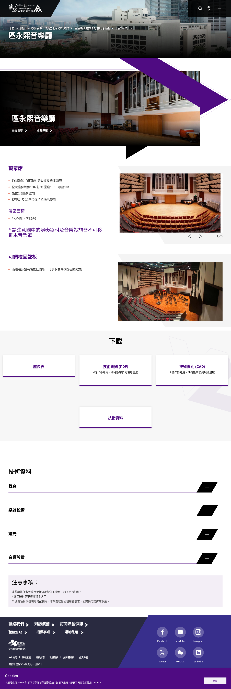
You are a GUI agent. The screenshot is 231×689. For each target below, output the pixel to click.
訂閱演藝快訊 (71, 624)
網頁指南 (40, 657)
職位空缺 (15, 632)
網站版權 (26, 657)
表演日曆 (17, 130)
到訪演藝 (42, 624)
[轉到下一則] (189, 236)
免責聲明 (83, 657)
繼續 (215, 680)
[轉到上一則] (200, 236)
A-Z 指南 (12, 657)
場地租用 (71, 632)
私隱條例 (54, 657)
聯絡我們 (16, 624)
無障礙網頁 (68, 657)
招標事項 (43, 632)
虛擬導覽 (42, 130)
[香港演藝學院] (25, 8)
